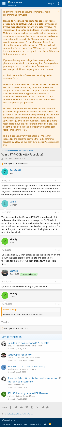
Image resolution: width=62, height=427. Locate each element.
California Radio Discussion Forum (26, 357)
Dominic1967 (12, 369)
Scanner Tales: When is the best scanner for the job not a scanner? (32, 379)
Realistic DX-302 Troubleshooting (26, 366)
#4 (59, 281)
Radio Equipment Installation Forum (27, 346)
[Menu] (4, 3)
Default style (9, 420)
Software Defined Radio (25, 396)
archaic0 (10, 396)
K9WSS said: (8, 309)
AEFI (9, 357)
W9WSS (14, 270)
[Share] (55, 180)
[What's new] (58, 3)
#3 (59, 250)
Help (45, 424)
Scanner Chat (18, 384)
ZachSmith (8, 158)
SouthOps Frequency (19, 354)
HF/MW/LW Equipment (28, 369)
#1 (59, 180)
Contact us (6, 424)
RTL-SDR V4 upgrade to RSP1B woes (27, 393)
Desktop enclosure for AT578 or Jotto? (28, 343)
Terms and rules (20, 424)
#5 (59, 304)
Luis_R (13, 201)
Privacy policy (35, 424)
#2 (59, 212)
